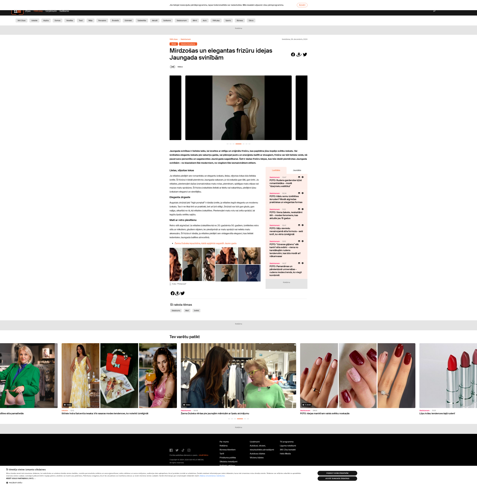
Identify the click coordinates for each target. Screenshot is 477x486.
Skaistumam (182, 20)
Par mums (224, 441)
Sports (228, 20)
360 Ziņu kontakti (288, 449)
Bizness (240, 20)
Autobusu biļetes (257, 453)
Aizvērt (302, 5)
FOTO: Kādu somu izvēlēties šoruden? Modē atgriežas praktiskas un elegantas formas (286, 199)
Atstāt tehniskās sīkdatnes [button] (337, 478)
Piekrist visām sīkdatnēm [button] (337, 473)
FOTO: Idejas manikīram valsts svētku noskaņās (86, 413)
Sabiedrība (142, 20)
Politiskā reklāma (227, 465)
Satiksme (64, 11)
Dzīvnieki (128, 20)
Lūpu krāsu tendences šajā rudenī (199, 413)
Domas (57, 20)
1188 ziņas (174, 39)
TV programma (287, 441)
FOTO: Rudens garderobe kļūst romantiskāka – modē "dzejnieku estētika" (286, 183)
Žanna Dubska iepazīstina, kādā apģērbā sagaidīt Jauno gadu (206, 243)
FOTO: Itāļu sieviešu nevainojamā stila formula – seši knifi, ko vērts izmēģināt (286, 231)
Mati (187, 310)
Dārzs (251, 20)
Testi (81, 20)
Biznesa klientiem (228, 449)
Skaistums (176, 310)
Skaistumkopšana (188, 44)
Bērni (195, 20)
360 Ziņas (21, 20)
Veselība (69, 20)
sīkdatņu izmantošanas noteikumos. (212, 476)
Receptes (102, 20)
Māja (90, 20)
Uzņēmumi (51, 11)
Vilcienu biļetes (257, 457)
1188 (175, 442)
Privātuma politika (228, 457)
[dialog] (238, 476)
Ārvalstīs (115, 20)
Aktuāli (154, 20)
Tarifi (222, 453)
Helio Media (285, 453)
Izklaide (34, 20)
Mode (174, 44)
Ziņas (28, 11)
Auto (205, 20)
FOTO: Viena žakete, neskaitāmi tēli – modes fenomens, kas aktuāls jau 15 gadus (286, 215)
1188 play (38, 11)
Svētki (196, 310)
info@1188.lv (203, 455)
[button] (156, 478)
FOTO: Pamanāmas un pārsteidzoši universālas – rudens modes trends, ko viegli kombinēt (286, 271)
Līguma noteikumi (288, 445)
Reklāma (224, 445)
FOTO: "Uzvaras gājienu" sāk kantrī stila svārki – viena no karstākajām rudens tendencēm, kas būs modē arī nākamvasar (285, 250)
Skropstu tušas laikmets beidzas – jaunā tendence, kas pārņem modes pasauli (341, 413)
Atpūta (46, 20)
